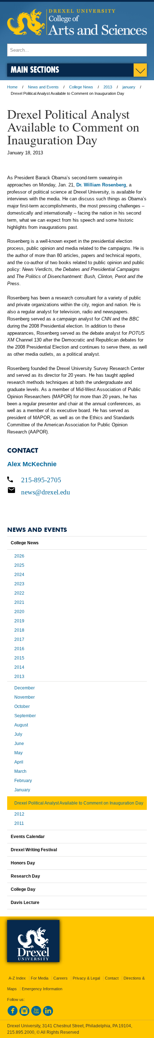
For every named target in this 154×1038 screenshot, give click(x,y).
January (22, 789)
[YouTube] (36, 1014)
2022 (19, 593)
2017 (19, 639)
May (18, 752)
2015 (19, 658)
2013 (108, 87)
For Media (39, 978)
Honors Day (23, 862)
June (19, 743)
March (20, 771)
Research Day (25, 876)
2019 (19, 620)
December (24, 687)
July (18, 734)
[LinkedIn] (48, 1014)
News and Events (43, 87)
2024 (19, 574)
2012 (19, 814)
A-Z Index (17, 978)
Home (12, 87)
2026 (19, 556)
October (22, 706)
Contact (112, 978)
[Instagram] (24, 1014)
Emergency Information (42, 989)
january (128, 87)
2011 (19, 823)
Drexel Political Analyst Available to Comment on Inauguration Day (78, 803)
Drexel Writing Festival (34, 849)
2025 (19, 565)
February (23, 780)
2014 (19, 667)
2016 (19, 648)
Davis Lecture (25, 902)
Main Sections (35, 69)
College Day (23, 889)
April (18, 762)
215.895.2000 (20, 1032)
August (21, 725)
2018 (19, 630)
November (24, 697)
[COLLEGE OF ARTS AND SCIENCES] (77, 40)
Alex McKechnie (32, 464)
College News (81, 87)
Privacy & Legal (86, 978)
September (25, 715)
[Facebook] (12, 1014)
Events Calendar (28, 836)
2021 (19, 602)
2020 (19, 611)
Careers (60, 978)
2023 (19, 583)
